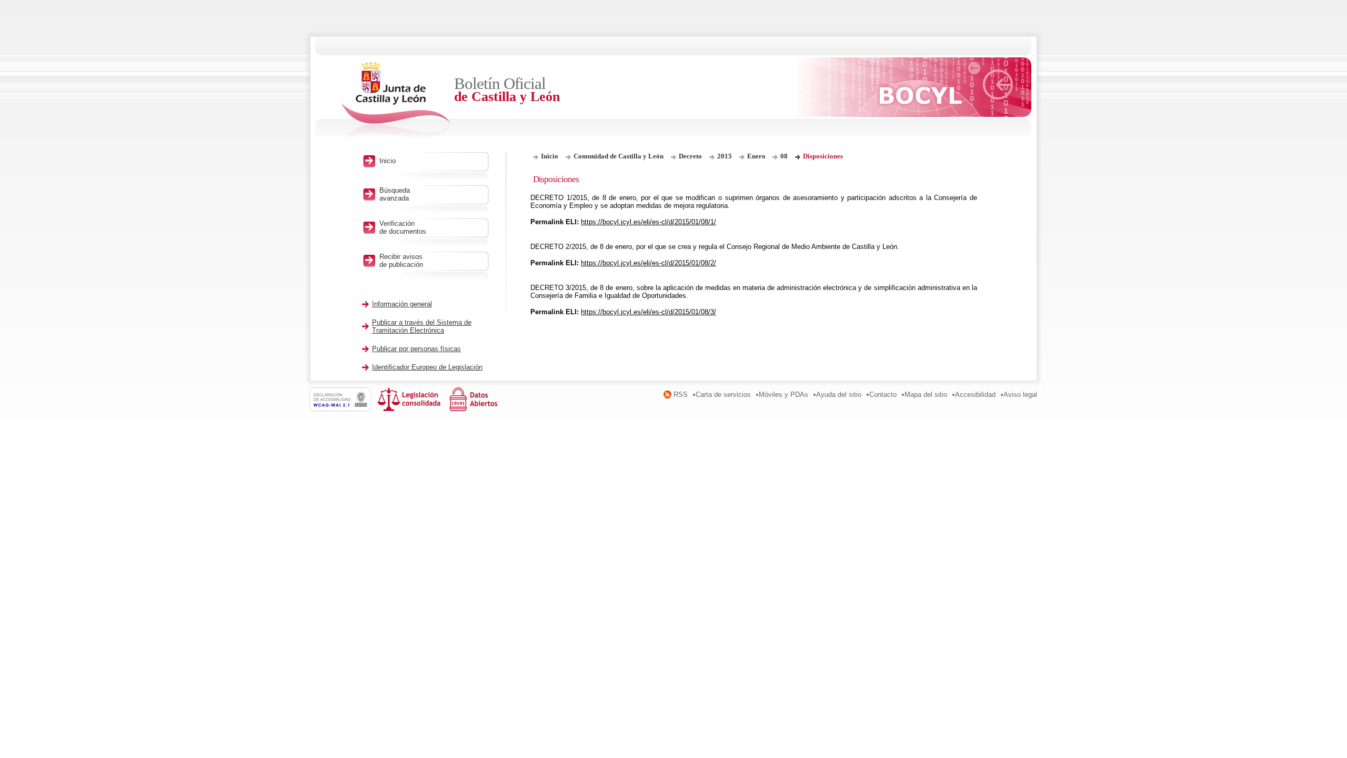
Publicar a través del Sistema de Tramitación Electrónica (421, 326)
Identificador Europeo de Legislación (427, 367)
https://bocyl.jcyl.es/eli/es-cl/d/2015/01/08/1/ (648, 222)
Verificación (402, 227)
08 (784, 156)
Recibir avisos (401, 260)
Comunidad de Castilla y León (619, 156)
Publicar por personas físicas (416, 349)
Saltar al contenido (41, 4)
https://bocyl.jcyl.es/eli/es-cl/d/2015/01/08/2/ (648, 263)
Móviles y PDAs (783, 394)
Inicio (549, 156)
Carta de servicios (723, 394)
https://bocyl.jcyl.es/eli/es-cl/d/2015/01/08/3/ (648, 312)
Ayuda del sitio (838, 394)
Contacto (883, 394)
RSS (681, 394)
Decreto (690, 156)
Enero (757, 156)
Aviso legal (1020, 394)
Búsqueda (394, 194)
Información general (402, 304)
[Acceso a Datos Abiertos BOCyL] (475, 409)
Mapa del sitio (925, 394)
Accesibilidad (975, 394)
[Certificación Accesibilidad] (343, 409)
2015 (724, 156)
